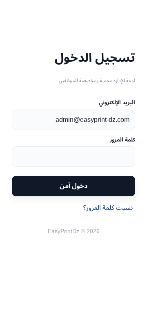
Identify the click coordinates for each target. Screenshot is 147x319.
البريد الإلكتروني (117, 102)
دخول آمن (73, 185)
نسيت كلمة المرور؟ (108, 207)
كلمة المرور (122, 140)
